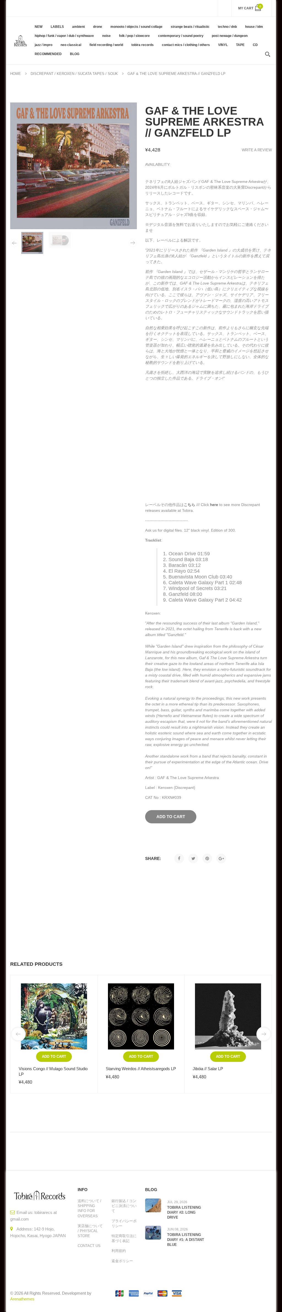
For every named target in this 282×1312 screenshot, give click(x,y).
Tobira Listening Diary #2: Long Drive (184, 1212)
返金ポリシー (122, 1261)
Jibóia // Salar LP (208, 1068)
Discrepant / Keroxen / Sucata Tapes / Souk (74, 74)
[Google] (221, 858)
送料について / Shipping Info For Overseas (89, 1208)
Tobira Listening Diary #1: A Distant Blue (185, 1240)
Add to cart (54, 1056)
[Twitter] (193, 858)
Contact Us (89, 1246)
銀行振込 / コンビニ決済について (124, 1206)
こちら (189, 504)
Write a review (257, 150)
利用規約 (119, 1251)
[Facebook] (179, 858)
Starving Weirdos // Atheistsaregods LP (141, 1068)
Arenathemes (22, 1299)
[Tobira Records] (20, 40)
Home (15, 74)
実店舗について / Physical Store (90, 1231)
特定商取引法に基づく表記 (124, 1238)
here (214, 504)
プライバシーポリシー (124, 1223)
